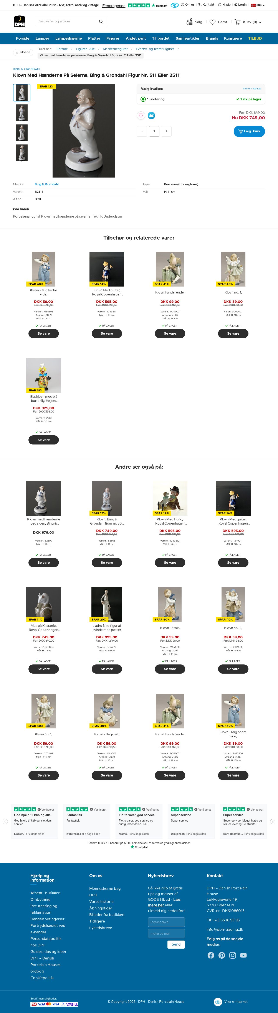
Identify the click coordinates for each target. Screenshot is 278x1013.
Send (176, 944)
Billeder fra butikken (106, 915)
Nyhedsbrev (161, 876)
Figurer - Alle (85, 49)
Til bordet (161, 38)
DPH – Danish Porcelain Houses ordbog (45, 965)
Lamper (42, 38)
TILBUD (255, 38)
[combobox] (71, 21)
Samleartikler (188, 38)
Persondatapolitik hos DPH (45, 942)
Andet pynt (136, 38)
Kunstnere (233, 38)
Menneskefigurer (115, 49)
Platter (94, 38)
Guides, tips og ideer (48, 952)
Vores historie (101, 902)
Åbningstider (100, 908)
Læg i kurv (252, 131)
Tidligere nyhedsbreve (100, 925)
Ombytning (40, 899)
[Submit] (101, 21)
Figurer (112, 38)
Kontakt (215, 876)
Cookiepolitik (42, 978)
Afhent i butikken (45, 893)
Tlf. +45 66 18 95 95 (223, 920)
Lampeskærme (68, 38)
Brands (212, 38)
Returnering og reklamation (43, 909)
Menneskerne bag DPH (105, 892)
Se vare (44, 333)
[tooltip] (43, 292)
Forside (22, 38)
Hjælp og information (42, 878)
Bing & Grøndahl (46, 184)
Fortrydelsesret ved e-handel (47, 929)
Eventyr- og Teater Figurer (155, 49)
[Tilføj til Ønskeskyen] (151, 115)
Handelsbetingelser (47, 919)
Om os (95, 876)
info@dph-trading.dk (225, 929)
